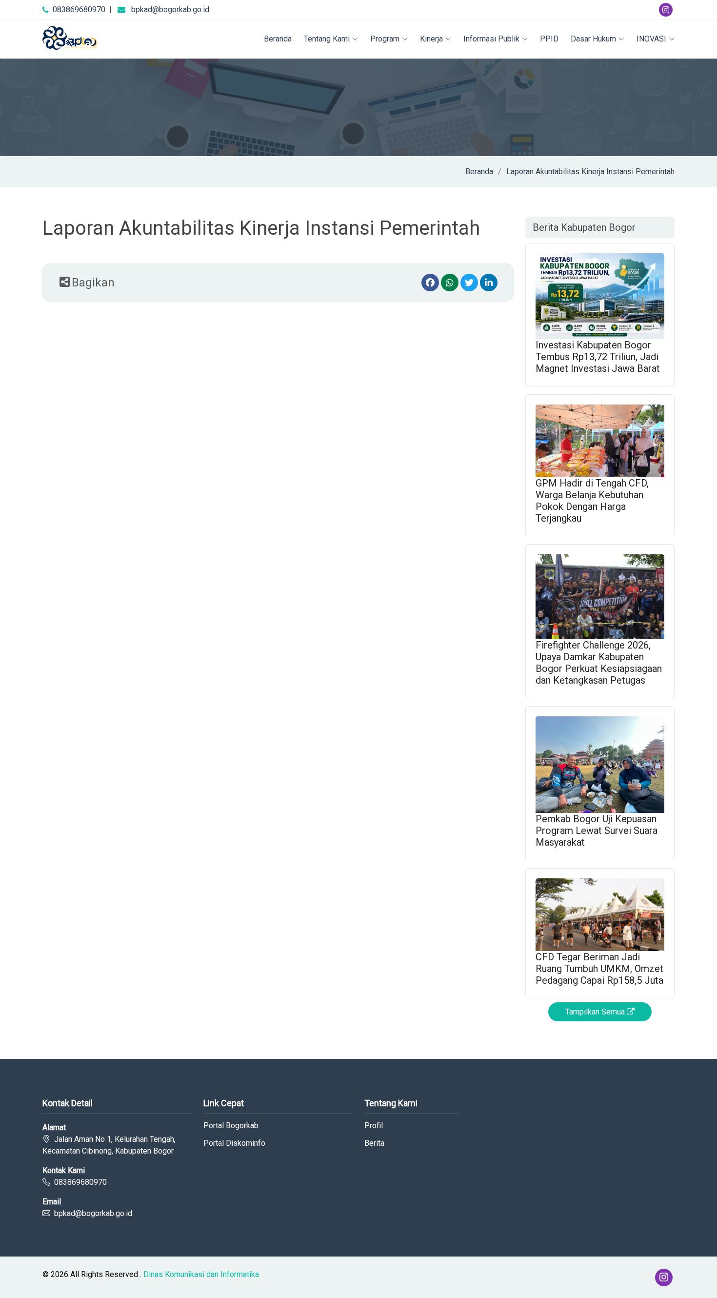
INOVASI (651, 38)
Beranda (278, 38)
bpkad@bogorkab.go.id (170, 9)
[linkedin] (489, 282)
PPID (549, 38)
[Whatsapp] (449, 282)
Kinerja (431, 38)
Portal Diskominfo (234, 1143)
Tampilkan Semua (596, 1011)
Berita (374, 1143)
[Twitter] (469, 282)
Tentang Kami (327, 38)
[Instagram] (666, 10)
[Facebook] (430, 282)
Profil (373, 1126)
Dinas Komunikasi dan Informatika (201, 1274)
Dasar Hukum (593, 38)
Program (384, 38)
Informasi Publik (491, 38)
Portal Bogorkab (231, 1126)
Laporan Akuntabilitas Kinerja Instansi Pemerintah (590, 171)
